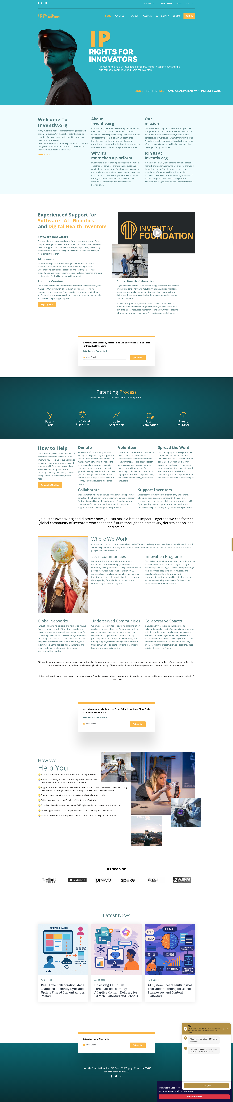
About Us (119, 16)
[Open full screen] (222, 1028)
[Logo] (49, 15)
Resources (149, 3)
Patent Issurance (183, 423)
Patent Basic (49, 423)
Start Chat (206, 1085)
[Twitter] (46, 3)
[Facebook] (38, 3)
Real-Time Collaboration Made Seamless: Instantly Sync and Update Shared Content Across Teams (63, 991)
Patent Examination (149, 423)
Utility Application (116, 423)
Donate (189, 16)
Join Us (189, 3)
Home (108, 16)
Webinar (147, 16)
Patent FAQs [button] (166, 3)
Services (134, 16)
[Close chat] (227, 1028)
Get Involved (162, 16)
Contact (177, 16)
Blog (179, 3)
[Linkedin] (42, 3)
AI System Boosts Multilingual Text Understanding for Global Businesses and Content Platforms (170, 991)
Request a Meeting (50, 485)
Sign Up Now (47, 304)
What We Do (44, 154)
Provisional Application (83, 422)
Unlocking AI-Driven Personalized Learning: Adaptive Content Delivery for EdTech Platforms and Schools (116, 991)
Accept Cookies (194, 1096)
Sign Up (140, 90)
